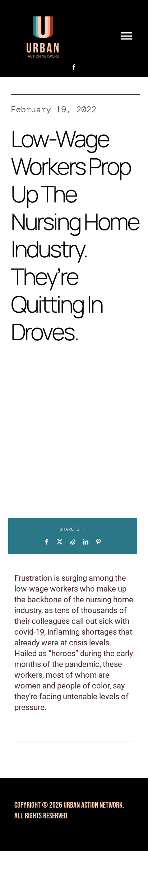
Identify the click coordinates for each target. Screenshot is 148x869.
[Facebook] (46, 541)
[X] (59, 541)
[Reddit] (72, 541)
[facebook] (74, 67)
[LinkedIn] (85, 541)
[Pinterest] (98, 541)
